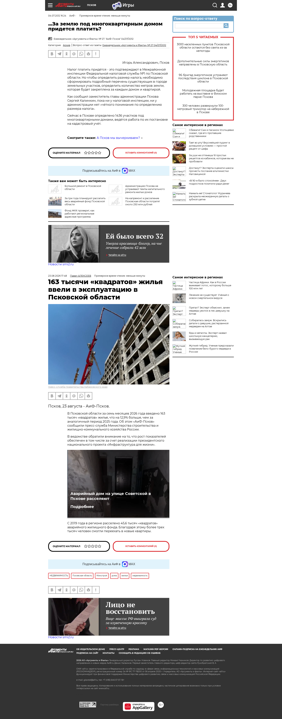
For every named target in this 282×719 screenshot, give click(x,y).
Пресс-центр (116, 649)
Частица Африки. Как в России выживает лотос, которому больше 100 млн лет (210, 285)
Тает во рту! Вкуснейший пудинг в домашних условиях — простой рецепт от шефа (209, 145)
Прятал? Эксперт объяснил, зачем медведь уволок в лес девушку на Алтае (209, 310)
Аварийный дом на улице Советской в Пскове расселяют (110, 496)
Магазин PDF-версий (155, 649)
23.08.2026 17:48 (57, 275)
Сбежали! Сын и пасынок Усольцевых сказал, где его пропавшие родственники (211, 133)
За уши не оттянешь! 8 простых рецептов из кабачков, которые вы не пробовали (211, 158)
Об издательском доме (90, 649)
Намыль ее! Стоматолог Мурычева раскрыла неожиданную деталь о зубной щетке (209, 196)
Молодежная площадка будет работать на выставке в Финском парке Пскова (203, 94)
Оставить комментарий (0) (141, 153)
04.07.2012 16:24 (57, 15)
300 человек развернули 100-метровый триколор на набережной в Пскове (203, 109)
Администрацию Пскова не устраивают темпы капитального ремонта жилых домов (145, 189)
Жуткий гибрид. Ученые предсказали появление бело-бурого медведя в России (211, 348)
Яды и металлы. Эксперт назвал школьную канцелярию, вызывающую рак (208, 336)
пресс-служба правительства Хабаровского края (77, 386)
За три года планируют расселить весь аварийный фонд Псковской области (85, 201)
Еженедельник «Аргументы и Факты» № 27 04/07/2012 (134, 45)
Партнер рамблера (109, 704)
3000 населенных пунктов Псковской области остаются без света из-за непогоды (203, 48)
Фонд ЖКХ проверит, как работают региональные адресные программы (79, 213)
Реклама (134, 649)
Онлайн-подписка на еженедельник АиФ (197, 649)
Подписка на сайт (87, 653)
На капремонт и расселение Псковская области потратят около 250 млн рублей (142, 201)
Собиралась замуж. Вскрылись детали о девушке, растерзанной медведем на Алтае (208, 323)
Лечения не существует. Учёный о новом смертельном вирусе (209, 296)
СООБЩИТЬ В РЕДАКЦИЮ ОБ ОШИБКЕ (140, 653)
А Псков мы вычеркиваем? (118, 138)
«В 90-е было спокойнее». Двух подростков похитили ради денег (209, 182)
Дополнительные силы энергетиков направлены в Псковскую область (203, 63)
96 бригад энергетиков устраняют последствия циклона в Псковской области (203, 78)
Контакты (108, 653)
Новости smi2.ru (61, 264)
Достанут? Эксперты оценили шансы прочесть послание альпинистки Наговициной (211, 171)
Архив (66, 45)
